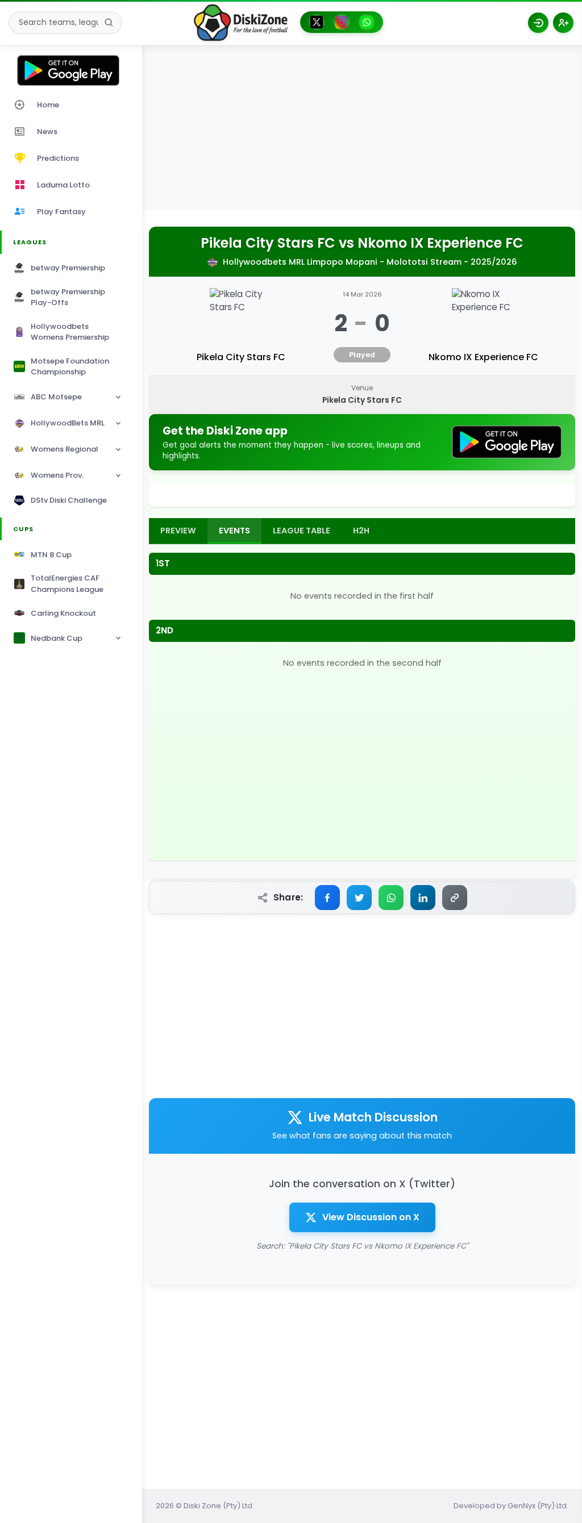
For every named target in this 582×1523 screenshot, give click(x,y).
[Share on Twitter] (359, 897)
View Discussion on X (370, 1217)
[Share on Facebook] (327, 897)
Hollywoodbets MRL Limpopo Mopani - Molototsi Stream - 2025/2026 (370, 262)
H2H (361, 530)
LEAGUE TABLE (301, 530)
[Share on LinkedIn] (422, 897)
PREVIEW (178, 530)
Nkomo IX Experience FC (440, 243)
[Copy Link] (454, 897)
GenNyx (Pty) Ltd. (538, 1505)
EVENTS (234, 530)
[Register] (563, 22)
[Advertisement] (362, 130)
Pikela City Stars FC (268, 243)
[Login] (538, 22)
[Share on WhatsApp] (391, 897)
